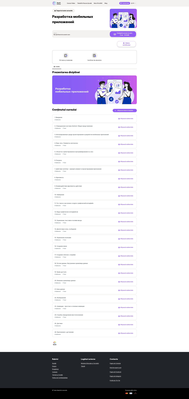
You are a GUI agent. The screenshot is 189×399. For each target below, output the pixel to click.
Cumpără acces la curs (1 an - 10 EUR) (124, 34)
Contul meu (125, 3)
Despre (54, 366)
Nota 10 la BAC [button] (98, 3)
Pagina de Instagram (115, 376)
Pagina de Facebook (115, 372)
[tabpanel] (94, 87)
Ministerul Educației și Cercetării (90, 363)
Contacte (54, 372)
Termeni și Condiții (57, 375)
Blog (106, 3)
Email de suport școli (115, 367)
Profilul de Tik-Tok (115, 380)
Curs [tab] (58, 66)
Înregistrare (55, 369)
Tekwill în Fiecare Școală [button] (84, 3)
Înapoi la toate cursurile (64, 10)
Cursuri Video (71, 3)
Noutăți (54, 363)
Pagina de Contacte (115, 363)
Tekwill (83, 366)
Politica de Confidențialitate (60, 377)
